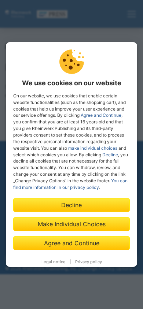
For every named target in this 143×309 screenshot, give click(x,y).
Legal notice (53, 261)
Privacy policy (88, 261)
